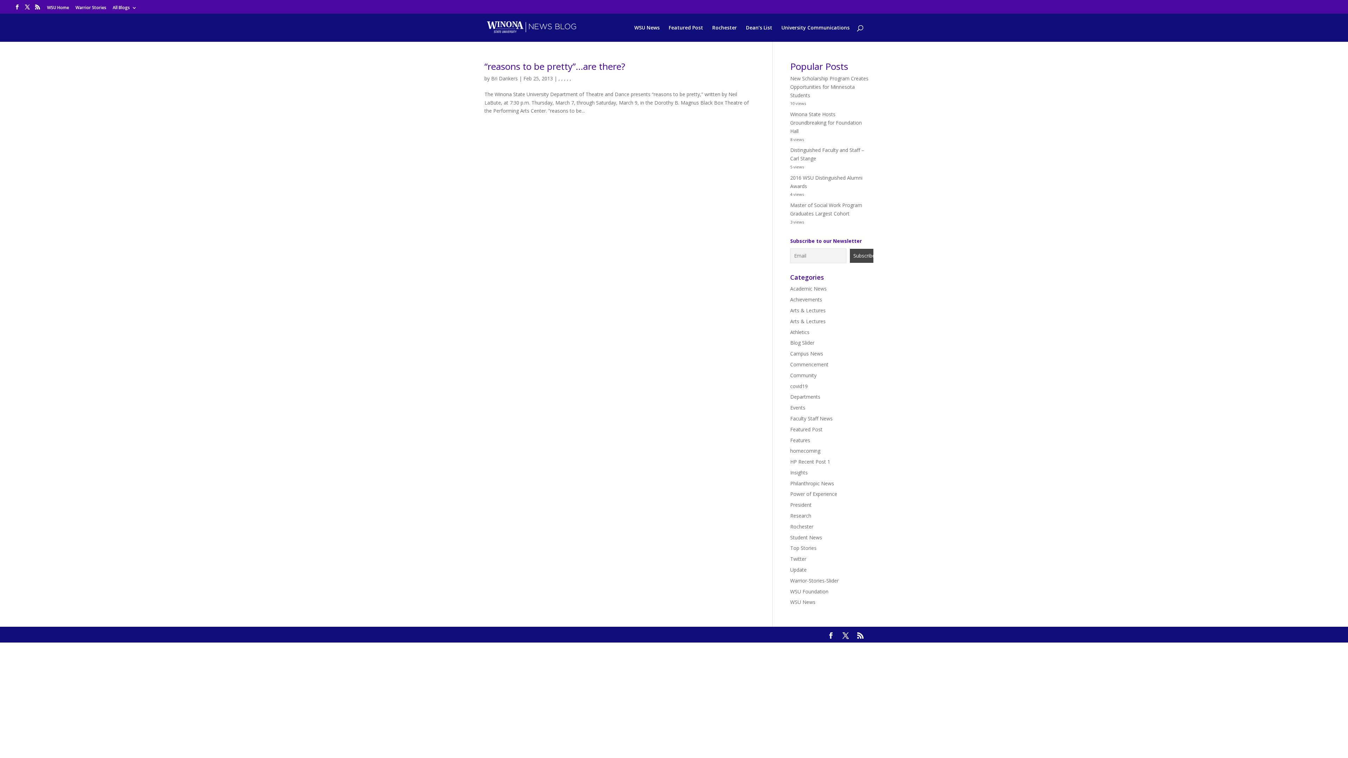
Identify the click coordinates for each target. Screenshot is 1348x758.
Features (800, 440)
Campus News (806, 353)
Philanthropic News (812, 483)
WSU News (647, 28)
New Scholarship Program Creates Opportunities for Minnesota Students (829, 87)
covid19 (799, 386)
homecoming (805, 450)
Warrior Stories (90, 8)
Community (803, 375)
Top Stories (803, 548)
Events (797, 407)
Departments (805, 396)
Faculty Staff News (811, 418)
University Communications (815, 28)
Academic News (808, 288)
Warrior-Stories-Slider (814, 580)
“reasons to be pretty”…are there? (554, 66)
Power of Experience (813, 494)
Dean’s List (759, 28)
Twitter (798, 559)
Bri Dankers (504, 78)
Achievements (806, 299)
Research (800, 515)
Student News (806, 537)
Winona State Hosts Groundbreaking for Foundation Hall (826, 122)
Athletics (800, 332)
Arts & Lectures (808, 310)
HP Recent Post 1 (810, 461)
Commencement (809, 364)
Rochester (724, 28)
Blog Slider (802, 342)
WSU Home (58, 8)
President (801, 504)
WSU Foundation (809, 591)
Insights (799, 472)
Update (798, 569)
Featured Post (686, 28)
